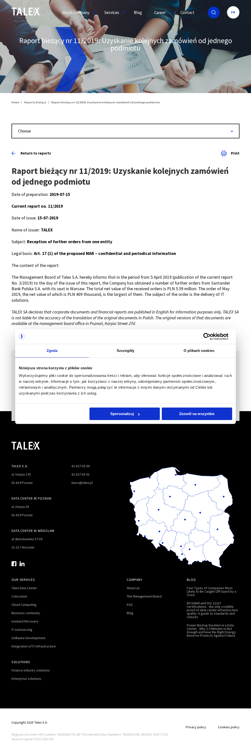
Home (15, 102)
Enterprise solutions (26, 678)
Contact (187, 12)
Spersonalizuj (122, 414)
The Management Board (144, 596)
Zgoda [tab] (52, 350)
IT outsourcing (22, 629)
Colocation (19, 596)
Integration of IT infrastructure (34, 646)
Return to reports (36, 153)
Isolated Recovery (25, 621)
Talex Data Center (24, 588)
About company (75, 12)
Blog (138, 12)
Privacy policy (196, 727)
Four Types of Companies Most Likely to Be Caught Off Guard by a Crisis (211, 591)
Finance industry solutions (31, 670)
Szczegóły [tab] (126, 350)
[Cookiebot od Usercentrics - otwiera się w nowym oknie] (210, 336)
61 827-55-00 (81, 466)
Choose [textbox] (24, 131)
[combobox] (125, 131)
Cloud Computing (24, 604)
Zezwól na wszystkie (196, 414)
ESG (130, 604)
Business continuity (26, 613)
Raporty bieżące (35, 102)
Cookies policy (228, 727)
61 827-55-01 (81, 474)
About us (133, 588)
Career (160, 12)
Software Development (28, 638)
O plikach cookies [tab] (199, 350)
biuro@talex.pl (82, 482)
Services (111, 12)
